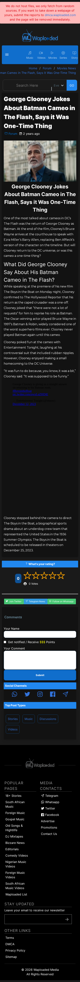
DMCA (10, 944)
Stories (13, 719)
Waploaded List (16, 894)
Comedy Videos (16, 855)
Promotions (49, 827)
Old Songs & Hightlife (14, 828)
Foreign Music (15, 813)
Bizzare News (15, 843)
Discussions (48, 719)
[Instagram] (40, 695)
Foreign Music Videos (15, 875)
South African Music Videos (15, 886)
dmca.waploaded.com (60, 15)
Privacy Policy (15, 950)
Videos (12, 729)
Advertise (48, 821)
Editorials (12, 849)
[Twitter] (27, 695)
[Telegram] (65, 695)
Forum (12, 134)
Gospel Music (14, 819)
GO (72, 85)
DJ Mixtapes (14, 836)
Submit (40, 675)
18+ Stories (13, 796)
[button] (7, 54)
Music (29, 719)
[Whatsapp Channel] (14, 695)
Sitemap (11, 957)
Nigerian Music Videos (15, 864)
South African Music (15, 804)
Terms (9, 938)
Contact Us (49, 834)
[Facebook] (52, 695)
